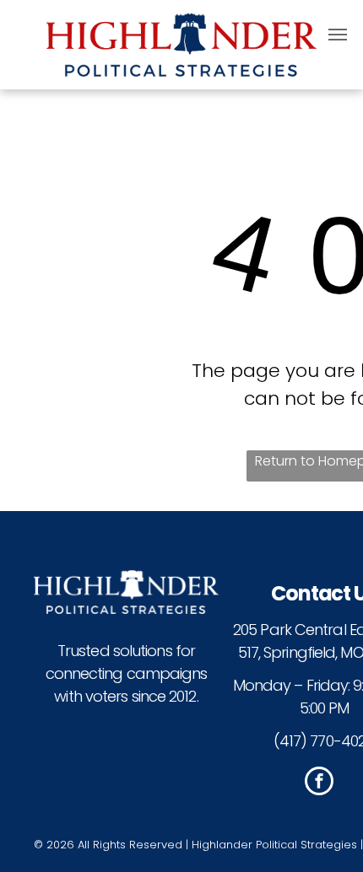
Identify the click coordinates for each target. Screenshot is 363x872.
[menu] (338, 34)
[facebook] (319, 783)
